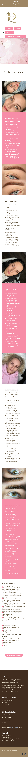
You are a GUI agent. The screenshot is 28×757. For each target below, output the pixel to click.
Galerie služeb (8, 700)
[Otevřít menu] (3, 33)
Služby (9, 28)
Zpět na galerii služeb (14, 655)
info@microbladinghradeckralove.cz (15, 4)
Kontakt (9, 32)
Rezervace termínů (9, 707)
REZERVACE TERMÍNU (15, 37)
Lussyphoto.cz (13, 727)
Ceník (18, 28)
